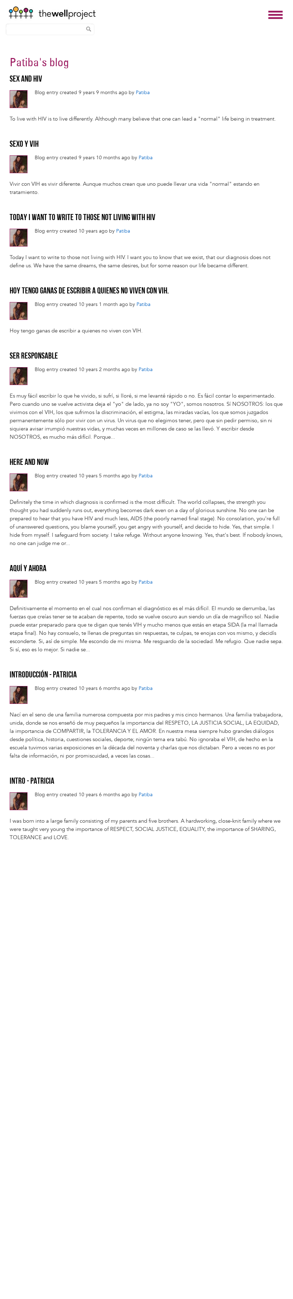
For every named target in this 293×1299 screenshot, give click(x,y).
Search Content (88, 29)
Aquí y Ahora (28, 569)
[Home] (136, 13)
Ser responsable (34, 356)
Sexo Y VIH (24, 144)
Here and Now (29, 462)
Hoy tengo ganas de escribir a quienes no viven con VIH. (89, 291)
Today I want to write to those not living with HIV (82, 218)
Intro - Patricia (32, 781)
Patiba (24, 62)
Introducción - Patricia (43, 675)
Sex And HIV (26, 79)
